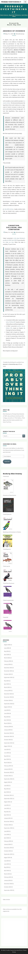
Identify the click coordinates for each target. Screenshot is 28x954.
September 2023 (8, 743)
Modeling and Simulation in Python (12, 532)
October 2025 (7, 674)
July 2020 (6, 831)
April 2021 (6, 815)
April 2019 (6, 870)
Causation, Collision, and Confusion (14, 227)
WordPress (19, 950)
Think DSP (5, 617)
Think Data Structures (8, 583)
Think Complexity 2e (8, 600)
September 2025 (8, 677)
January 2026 (7, 664)
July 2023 (6, 749)
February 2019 (7, 877)
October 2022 (7, 775)
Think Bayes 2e (7, 549)
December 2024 (8, 694)
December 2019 (8, 847)
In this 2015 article (8, 209)
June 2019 (6, 864)
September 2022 (8, 779)
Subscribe (7, 461)
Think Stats (6, 476)
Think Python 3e (7, 514)
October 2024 (7, 700)
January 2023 (7, 769)
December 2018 (8, 883)
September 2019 (8, 854)
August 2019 (7, 857)
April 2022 (6, 792)
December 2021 (8, 795)
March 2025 (7, 687)
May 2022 (6, 788)
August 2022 (7, 782)
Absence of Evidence (14, 31)
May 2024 (6, 716)
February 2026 (7, 661)
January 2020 (7, 844)
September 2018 (8, 890)
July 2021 (6, 805)
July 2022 (6, 785)
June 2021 (6, 808)
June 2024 (6, 713)
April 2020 (6, 838)
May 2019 (6, 867)
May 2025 (6, 680)
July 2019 (6, 860)
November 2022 (8, 772)
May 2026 (6, 651)
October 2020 (7, 824)
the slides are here (8, 242)
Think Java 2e (6, 566)
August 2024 (7, 707)
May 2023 (6, 756)
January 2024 (7, 730)
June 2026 (6, 648)
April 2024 (6, 720)
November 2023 (8, 736)
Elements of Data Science (9, 495)
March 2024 (7, 723)
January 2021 (7, 818)
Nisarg (14, 952)
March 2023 (7, 762)
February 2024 (7, 726)
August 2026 (7, 644)
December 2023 (8, 733)
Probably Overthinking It (11, 2)
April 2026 (6, 654)
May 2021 (6, 811)
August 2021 (7, 802)
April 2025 (6, 684)
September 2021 (8, 798)
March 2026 (7, 658)
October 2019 (7, 851)
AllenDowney (20, 33)
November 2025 (8, 671)
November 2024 (8, 697)
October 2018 (7, 887)
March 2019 (7, 874)
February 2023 (7, 766)
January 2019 (7, 880)
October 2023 (7, 739)
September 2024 (8, 703)
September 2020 (8, 828)
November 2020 (8, 821)
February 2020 (7, 841)
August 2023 (7, 746)
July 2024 (6, 710)
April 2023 (6, 759)
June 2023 (6, 752)
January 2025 (7, 690)
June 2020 (6, 834)
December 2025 (8, 667)
